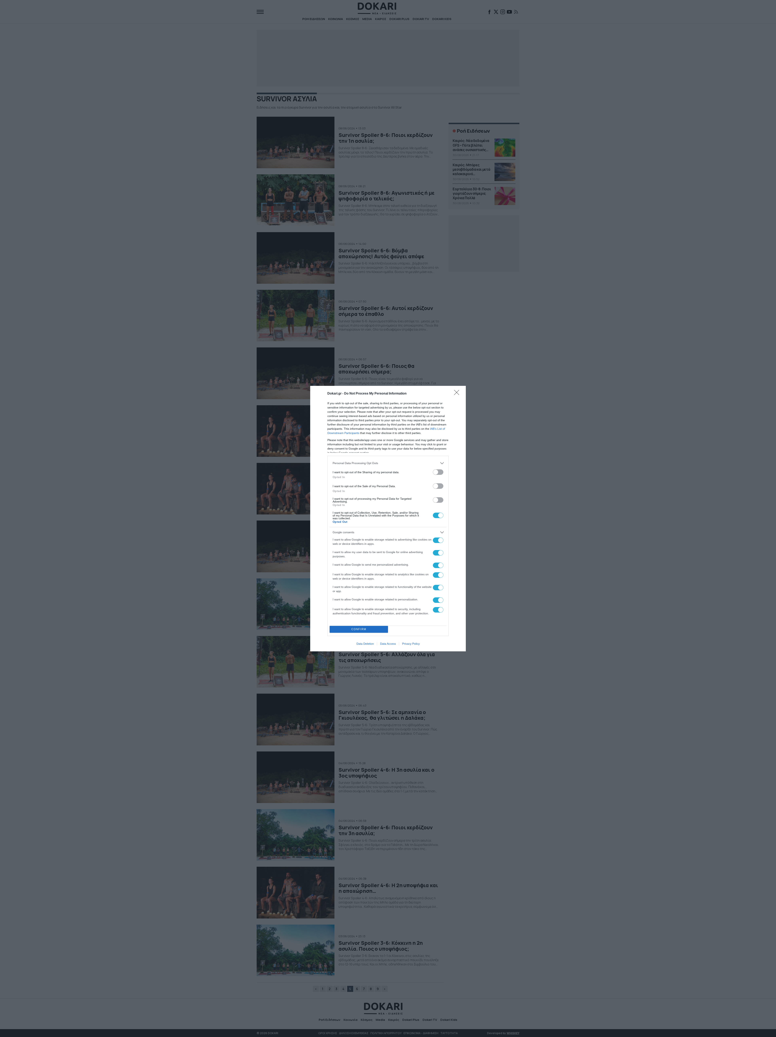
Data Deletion (365, 643)
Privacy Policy (411, 643)
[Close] (458, 394)
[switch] (438, 472)
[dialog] (388, 518)
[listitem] (388, 463)
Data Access (388, 643)
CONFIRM (358, 629)
